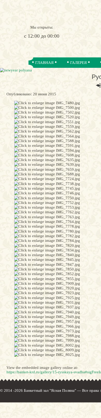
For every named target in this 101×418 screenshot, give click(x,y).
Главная (44, 63)
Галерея (78, 63)
